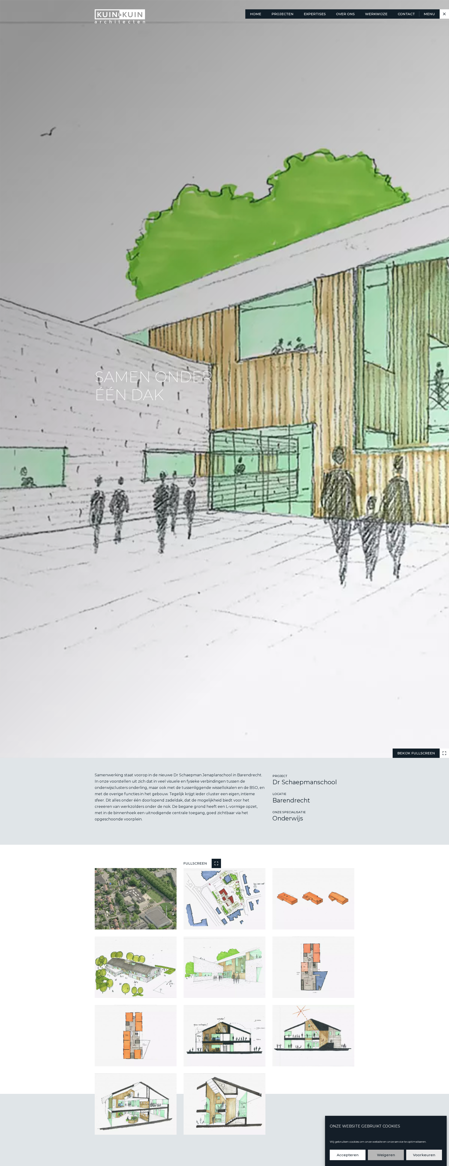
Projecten (282, 14)
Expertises (315, 14)
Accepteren (347, 1155)
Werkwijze (376, 14)
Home (255, 14)
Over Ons (345, 14)
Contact (406, 14)
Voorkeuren (424, 1155)
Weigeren (386, 1155)
